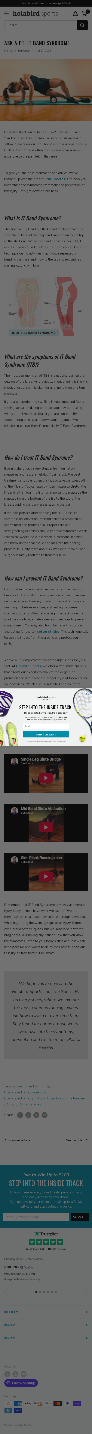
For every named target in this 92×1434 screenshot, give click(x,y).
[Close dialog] (88, 691)
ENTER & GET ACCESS (46, 734)
